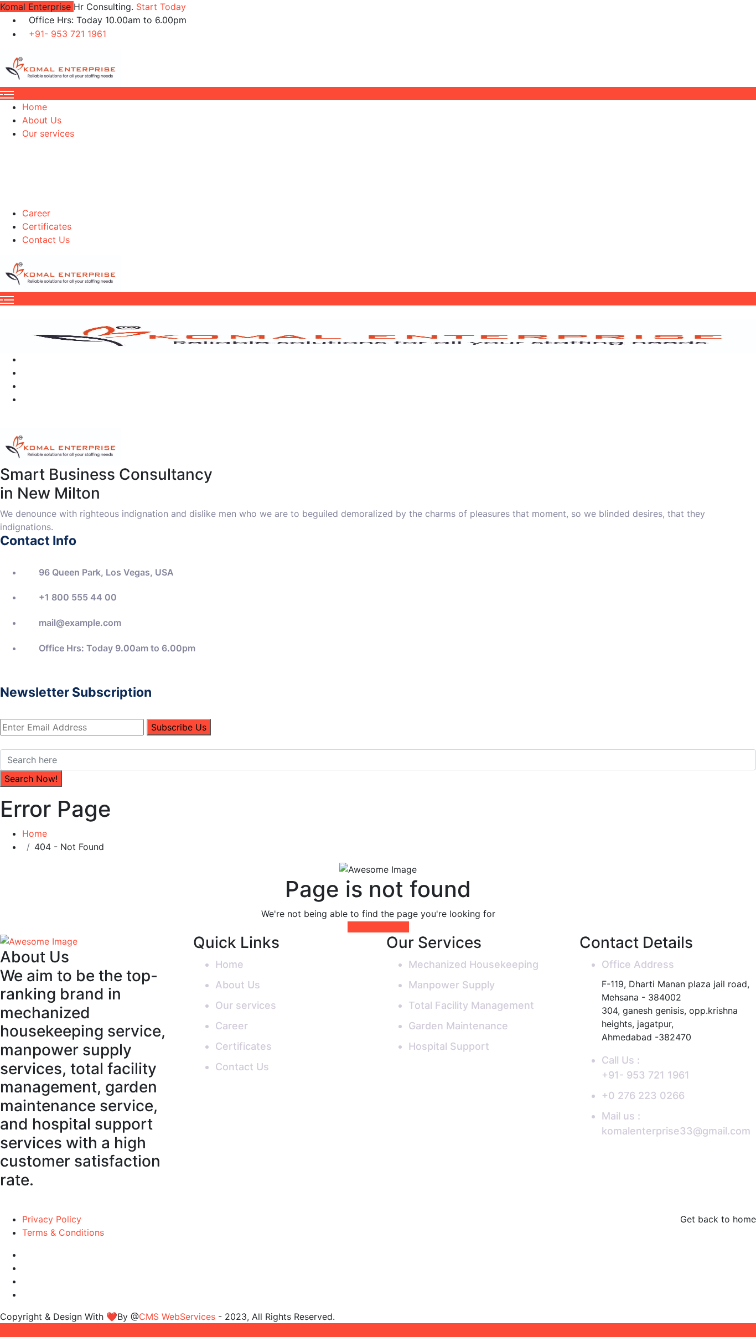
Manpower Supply (451, 985)
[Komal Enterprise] (60, 67)
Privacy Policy (51, 1219)
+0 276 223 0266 (643, 1095)
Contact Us (46, 239)
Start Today (161, 6)
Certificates (46, 226)
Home (34, 106)
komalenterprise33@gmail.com (676, 1131)
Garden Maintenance (458, 1026)
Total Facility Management (471, 1005)
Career (36, 213)
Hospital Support (448, 1046)
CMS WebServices (178, 1316)
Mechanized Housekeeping (473, 964)
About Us (41, 120)
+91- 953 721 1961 (67, 33)
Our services (48, 133)
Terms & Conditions (63, 1232)
